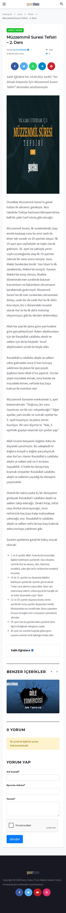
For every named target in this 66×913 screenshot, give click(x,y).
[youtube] (37, 892)
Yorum (11, 798)
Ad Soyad (13, 771)
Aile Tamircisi (33, 707)
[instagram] (47, 892)
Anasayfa (7, 14)
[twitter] (28, 892)
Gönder (14, 839)
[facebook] (19, 892)
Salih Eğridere (20, 49)
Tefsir (31, 14)
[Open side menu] (4, 4)
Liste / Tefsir (15, 30)
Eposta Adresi (16, 785)
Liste (20, 14)
